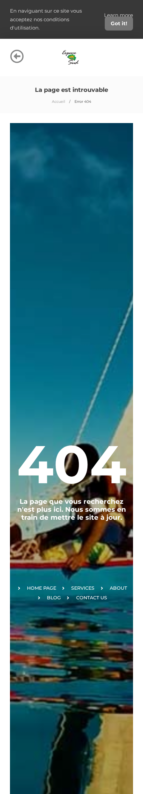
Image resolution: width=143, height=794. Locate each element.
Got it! (119, 23)
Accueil (58, 101)
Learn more (118, 15)
